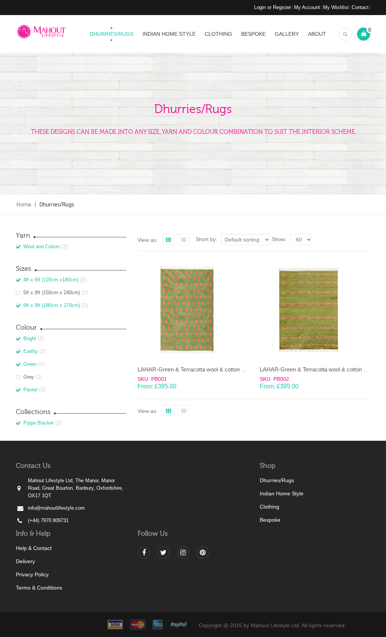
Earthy (30, 351)
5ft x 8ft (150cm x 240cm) (51, 292)
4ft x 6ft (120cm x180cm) (50, 280)
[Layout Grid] (168, 239)
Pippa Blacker (38, 423)
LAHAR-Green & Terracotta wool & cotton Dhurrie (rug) (205, 369)
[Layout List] (183, 239)
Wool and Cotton (41, 246)
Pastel (30, 390)
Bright (29, 338)
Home (23, 204)
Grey (28, 377)
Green (30, 364)
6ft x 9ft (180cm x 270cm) (51, 305)
